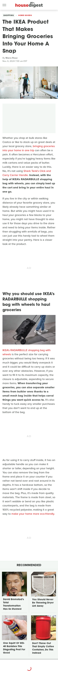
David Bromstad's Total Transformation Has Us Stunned (13, 604)
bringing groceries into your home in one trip (28, 148)
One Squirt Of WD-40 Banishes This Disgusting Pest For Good (14, 648)
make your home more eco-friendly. (33, 514)
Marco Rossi (11, 58)
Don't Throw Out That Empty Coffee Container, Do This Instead (43, 648)
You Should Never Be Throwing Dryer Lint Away (43, 603)
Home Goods (25, 15)
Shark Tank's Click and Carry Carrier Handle (26, 173)
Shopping (8, 15)
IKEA (52, 342)
